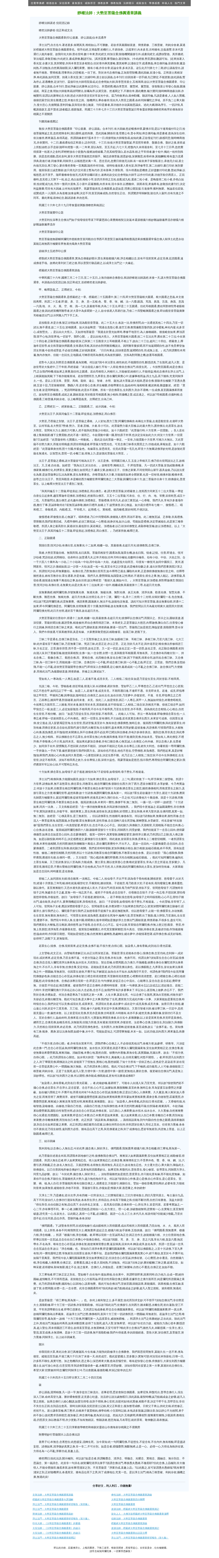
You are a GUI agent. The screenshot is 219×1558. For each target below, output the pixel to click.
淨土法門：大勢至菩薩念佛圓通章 (50, 1509)
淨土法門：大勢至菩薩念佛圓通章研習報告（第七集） (140, 1537)
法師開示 (128, 3)
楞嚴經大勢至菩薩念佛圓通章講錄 (129, 1523)
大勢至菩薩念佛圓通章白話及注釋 (129, 1533)
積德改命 (51, 3)
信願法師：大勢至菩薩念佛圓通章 (129, 1518)
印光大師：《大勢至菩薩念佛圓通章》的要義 (56, 1523)
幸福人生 (167, 3)
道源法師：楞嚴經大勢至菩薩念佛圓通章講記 (135, 1509)
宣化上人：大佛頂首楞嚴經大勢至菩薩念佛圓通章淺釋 (140, 1513)
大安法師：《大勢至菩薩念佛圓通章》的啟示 (56, 1528)
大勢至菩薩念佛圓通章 (123, 1504)
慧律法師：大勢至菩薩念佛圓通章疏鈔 (53, 1513)
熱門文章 (180, 3)
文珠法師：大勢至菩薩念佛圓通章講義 (53, 1494)
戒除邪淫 (90, 3)
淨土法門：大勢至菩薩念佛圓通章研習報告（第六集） (61, 1518)
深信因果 (64, 3)
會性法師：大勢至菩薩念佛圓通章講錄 (131, 1494)
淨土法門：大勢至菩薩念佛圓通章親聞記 (54, 1537)
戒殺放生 (141, 3)
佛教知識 (116, 3)
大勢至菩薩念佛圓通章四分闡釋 (128, 1499)
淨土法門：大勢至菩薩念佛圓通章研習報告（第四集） (61, 1504)
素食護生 (77, 3)
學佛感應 (154, 3)
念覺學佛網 (37, 3)
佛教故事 (103, 3)
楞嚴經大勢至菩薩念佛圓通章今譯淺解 (53, 1499)
